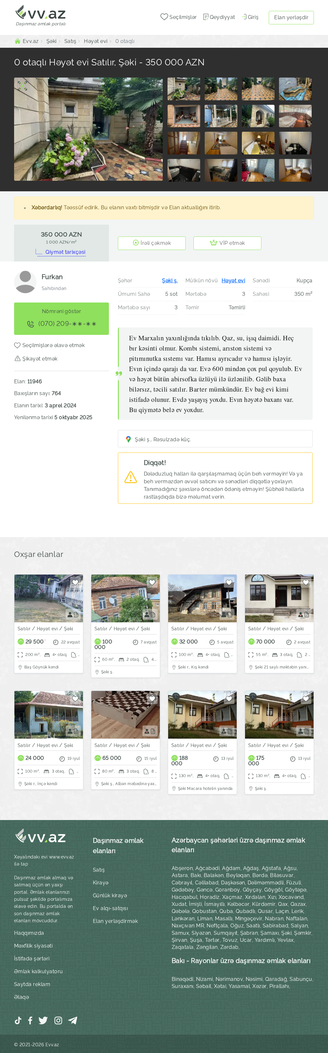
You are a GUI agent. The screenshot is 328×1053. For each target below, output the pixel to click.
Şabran (249, 933)
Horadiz (209, 897)
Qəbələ (181, 911)
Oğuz (237, 926)
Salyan (299, 926)
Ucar (246, 940)
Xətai (220, 986)
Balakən (214, 875)
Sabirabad (275, 926)
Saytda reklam (32, 984)
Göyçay (252, 890)
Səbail (203, 986)
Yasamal (239, 986)
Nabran (274, 919)
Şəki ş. (169, 281)
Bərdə (259, 875)
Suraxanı (182, 986)
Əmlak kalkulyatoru (38, 971)
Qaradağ (276, 979)
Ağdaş (251, 868)
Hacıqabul (184, 897)
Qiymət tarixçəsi (65, 252)
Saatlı (253, 926)
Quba (226, 911)
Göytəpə (295, 890)
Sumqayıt (226, 933)
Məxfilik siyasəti (33, 946)
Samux (180, 933)
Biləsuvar (281, 875)
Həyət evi (233, 281)
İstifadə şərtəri (32, 959)
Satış (99, 870)
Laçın (282, 911)
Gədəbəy (183, 890)
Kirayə (101, 883)
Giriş (253, 17)
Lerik (297, 911)
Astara (180, 875)
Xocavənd (291, 897)
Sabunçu (301, 979)
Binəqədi (182, 979)
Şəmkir (302, 933)
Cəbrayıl (182, 883)
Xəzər (259, 986)
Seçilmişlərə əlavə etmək (53, 345)
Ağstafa (271, 868)
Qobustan (204, 911)
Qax (283, 904)
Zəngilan (207, 947)
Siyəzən (201, 933)
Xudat (179, 904)
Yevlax (285, 940)
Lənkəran (183, 919)
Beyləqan (238, 875)
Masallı (223, 919)
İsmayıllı (214, 904)
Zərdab (229, 947)
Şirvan (179, 940)
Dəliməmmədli (266, 883)
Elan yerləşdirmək (115, 921)
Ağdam (231, 868)
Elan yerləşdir (291, 17)
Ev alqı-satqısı (110, 908)
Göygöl (273, 890)
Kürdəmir (263, 904)
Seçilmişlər (182, 17)
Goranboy (227, 890)
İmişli (195, 904)
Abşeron (182, 868)
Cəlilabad (206, 883)
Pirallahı (279, 986)
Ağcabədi (207, 868)
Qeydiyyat (222, 17)
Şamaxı (269, 933)
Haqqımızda (29, 933)
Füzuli (293, 883)
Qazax (298, 904)
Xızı (272, 897)
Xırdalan (255, 897)
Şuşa (196, 940)
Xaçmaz (232, 897)
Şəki (286, 933)
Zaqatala (183, 947)
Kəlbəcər (238, 904)
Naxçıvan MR (188, 926)
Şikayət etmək (39, 359)
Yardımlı (265, 940)
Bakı (196, 875)
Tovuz (229, 940)
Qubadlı (245, 911)
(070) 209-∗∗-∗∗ (67, 324)
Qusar (265, 911)
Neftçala (217, 926)
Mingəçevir (249, 919)
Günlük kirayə (110, 895)
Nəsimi (254, 979)
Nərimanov (229, 979)
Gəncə (204, 890)
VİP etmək (232, 243)
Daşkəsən (233, 883)
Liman (204, 919)
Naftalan (296, 919)
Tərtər (212, 940)
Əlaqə (21, 997)
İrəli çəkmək (156, 243)
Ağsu (290, 868)
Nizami (204, 979)
